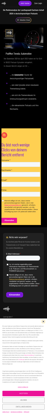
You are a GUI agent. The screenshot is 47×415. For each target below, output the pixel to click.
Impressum (26, 412)
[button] (43, 321)
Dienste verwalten (23, 387)
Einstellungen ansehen (23, 407)
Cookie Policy (5, 412)
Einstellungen (21, 359)
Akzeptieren (23, 393)
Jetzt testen (25, 3)
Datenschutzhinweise (16, 412)
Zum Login (38, 3)
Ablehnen (23, 400)
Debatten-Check (25, 20)
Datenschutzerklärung (29, 355)
